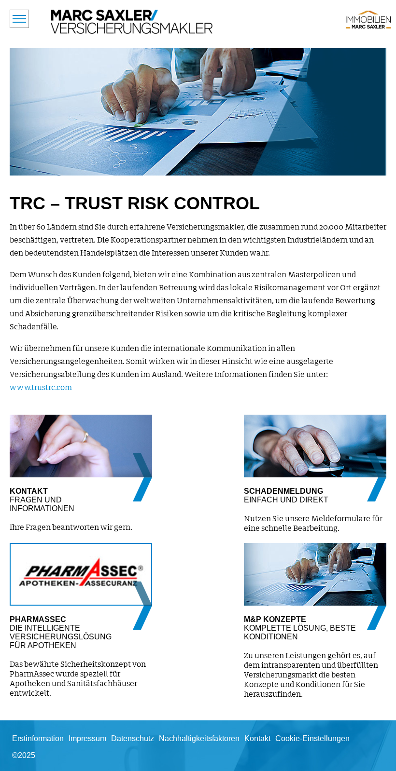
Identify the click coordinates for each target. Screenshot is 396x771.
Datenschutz (132, 738)
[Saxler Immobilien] (368, 19)
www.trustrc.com (41, 387)
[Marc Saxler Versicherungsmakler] (132, 22)
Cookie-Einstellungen (312, 738)
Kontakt (257, 738)
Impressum (87, 738)
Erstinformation (38, 738)
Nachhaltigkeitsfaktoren (199, 738)
